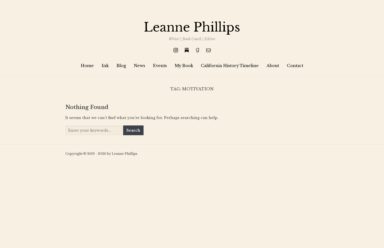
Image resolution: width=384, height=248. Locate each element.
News (139, 65)
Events (160, 65)
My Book (184, 65)
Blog (121, 65)
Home (87, 65)
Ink (105, 65)
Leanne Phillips (192, 27)
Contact (295, 65)
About (272, 65)
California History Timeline (230, 65)
